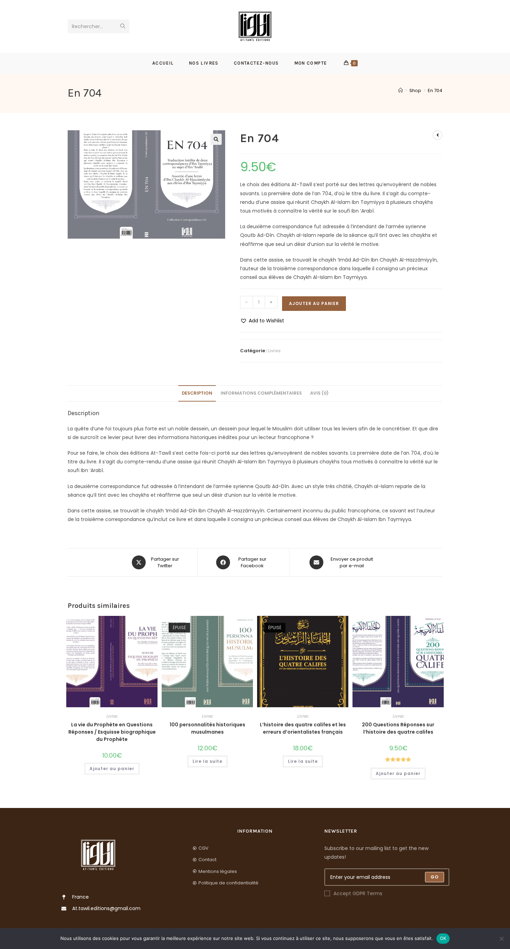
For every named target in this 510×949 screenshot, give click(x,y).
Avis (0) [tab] (319, 393)
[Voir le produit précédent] (437, 135)
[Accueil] (400, 90)
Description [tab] (197, 393)
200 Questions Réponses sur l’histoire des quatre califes (398, 728)
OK (443, 938)
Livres (274, 350)
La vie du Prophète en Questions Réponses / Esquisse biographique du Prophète (112, 732)
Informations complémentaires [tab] (261, 393)
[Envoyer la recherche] (122, 26)
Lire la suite (207, 761)
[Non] (501, 938)
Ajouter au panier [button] (112, 768)
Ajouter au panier (314, 303)
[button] (216, 139)
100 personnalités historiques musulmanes (207, 728)
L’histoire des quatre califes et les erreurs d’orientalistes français (303, 728)
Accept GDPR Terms (357, 893)
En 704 (435, 90)
